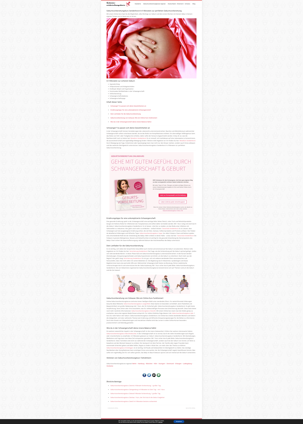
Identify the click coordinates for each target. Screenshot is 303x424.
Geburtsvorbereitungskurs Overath (143, 311)
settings (160, 422)
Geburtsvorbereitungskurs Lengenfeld (137, 304)
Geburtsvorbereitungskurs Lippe (151, 233)
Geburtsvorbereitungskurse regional (154, 4)
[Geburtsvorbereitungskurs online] (118, 4)
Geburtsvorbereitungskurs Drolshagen (120, 348)
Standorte (138, 4)
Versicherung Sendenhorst (139, 251)
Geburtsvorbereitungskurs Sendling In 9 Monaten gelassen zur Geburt (175, 410)
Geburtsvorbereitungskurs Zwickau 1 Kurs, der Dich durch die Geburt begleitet (137, 397)
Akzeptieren (179, 421)
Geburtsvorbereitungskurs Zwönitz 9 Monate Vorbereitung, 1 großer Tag (135, 385)
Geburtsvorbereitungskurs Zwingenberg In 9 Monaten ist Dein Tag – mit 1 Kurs (137, 389)
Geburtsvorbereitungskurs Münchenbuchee (121, 334)
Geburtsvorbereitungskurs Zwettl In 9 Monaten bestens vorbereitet (133, 401)
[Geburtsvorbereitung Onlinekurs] (151, 183)
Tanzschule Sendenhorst (170, 228)
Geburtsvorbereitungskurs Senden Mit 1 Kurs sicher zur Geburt (127, 410)
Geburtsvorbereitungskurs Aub (182, 313)
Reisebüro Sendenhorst (138, 138)
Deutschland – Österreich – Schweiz (179, 4)
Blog (194, 4)
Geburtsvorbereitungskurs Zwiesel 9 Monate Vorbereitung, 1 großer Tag (135, 393)
